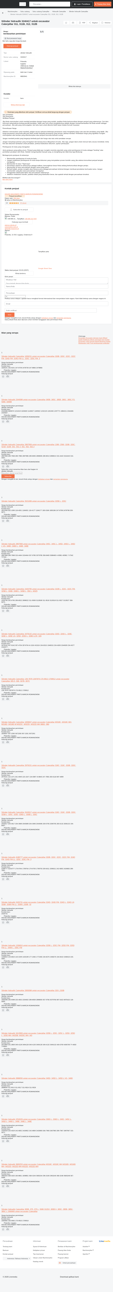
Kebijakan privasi (39, 1250)
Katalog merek (38, 1261)
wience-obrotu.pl (10, 225)
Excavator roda (83, 341)
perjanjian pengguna (64, 318)
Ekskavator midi (84, 343)
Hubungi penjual (12, 46)
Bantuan (6, 1250)
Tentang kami (7, 1246)
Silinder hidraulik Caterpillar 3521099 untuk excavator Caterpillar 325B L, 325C (33, 501)
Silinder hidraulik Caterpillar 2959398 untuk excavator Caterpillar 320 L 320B (32, 990)
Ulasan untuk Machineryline (42, 1258)
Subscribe (8, 476)
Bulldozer (86, 340)
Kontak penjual (8, 1254)
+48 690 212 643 (31, 219)
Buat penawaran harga (14, 38)
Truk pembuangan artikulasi (99, 343)
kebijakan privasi (47, 318)
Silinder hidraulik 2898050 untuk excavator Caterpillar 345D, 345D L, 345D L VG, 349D (37, 1078)
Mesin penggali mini (97, 340)
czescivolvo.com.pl (11, 227)
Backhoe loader (105, 341)
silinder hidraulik (26, 53)
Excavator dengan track (94, 338)
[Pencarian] (31, 4)
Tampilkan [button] (21, 219)
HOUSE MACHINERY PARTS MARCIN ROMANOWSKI (24, 194)
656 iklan (16, 198)
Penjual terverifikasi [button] (15, 196)
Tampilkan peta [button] (43, 251)
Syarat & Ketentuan (40, 1246)
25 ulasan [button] (23, 203)
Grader (107, 340)
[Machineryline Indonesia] (9, 4)
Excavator (82, 338)
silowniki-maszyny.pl (12, 229)
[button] (66, 23)
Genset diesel (94, 341)
